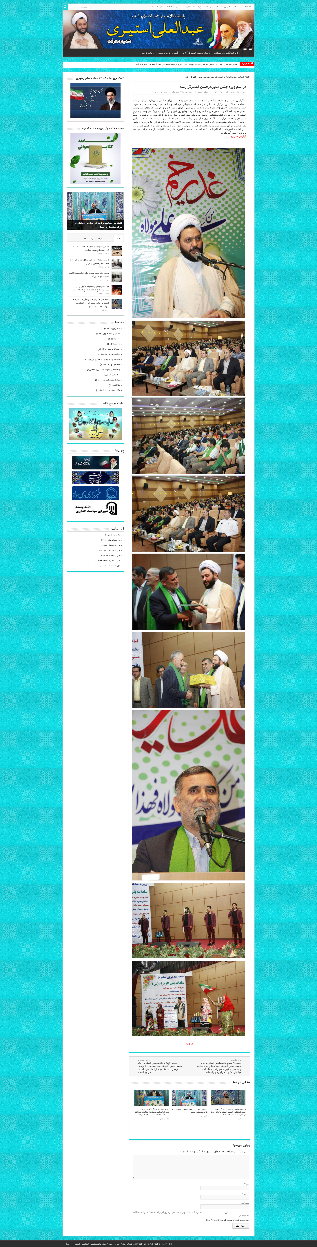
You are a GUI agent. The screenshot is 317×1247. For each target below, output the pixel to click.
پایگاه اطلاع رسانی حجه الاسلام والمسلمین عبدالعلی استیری (103, 1243)
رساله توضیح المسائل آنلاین (198, 7)
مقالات (117, 385)
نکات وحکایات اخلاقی (110, 390)
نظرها (100, 239)
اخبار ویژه (115, 328)
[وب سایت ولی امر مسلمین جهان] (95, 469)
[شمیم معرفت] (158, 29)
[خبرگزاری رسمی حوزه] (95, 499)
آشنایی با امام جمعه (173, 7)
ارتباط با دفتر (156, 7)
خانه (248, 77)
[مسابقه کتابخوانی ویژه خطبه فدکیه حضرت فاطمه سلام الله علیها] (95, 183)
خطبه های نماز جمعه (111, 354)
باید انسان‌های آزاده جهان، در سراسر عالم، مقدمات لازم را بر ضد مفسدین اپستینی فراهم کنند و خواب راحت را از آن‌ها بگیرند (180, 64)
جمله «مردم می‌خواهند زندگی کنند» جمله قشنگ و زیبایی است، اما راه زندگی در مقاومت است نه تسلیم (228, 1112)
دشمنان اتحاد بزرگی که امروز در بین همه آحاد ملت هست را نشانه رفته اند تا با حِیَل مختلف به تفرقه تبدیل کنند (152, 1112)
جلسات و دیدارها (112, 349)
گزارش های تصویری (172, 92)
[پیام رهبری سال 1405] (95, 117)
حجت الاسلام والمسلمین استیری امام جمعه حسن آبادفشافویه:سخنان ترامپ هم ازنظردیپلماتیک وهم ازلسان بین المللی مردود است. (160, 1066)
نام (247, 1184)
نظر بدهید (158, 92)
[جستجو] (65, 7)
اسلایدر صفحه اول (235, 77)
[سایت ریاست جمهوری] (95, 484)
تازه (109, 239)
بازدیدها (116, 344)
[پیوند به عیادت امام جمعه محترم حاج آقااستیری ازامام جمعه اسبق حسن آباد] (117, 277)
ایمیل (246, 1193)
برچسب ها (89, 239)
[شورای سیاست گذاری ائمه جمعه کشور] (95, 514)
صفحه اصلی (247, 7)
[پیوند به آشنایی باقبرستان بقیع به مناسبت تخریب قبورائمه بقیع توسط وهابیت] (117, 251)
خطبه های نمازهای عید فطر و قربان (104, 359)
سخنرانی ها (187, 92)
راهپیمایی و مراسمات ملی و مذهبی (104, 370)
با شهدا (116, 339)
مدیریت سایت (230, 92)
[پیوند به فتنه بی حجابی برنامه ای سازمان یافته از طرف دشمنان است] (189, 1098)
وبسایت (245, 1202)
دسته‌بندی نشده (112, 364)
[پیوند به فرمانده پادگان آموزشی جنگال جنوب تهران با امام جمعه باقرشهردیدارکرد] (117, 264)
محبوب (118, 239)
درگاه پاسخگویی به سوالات (226, 7)
